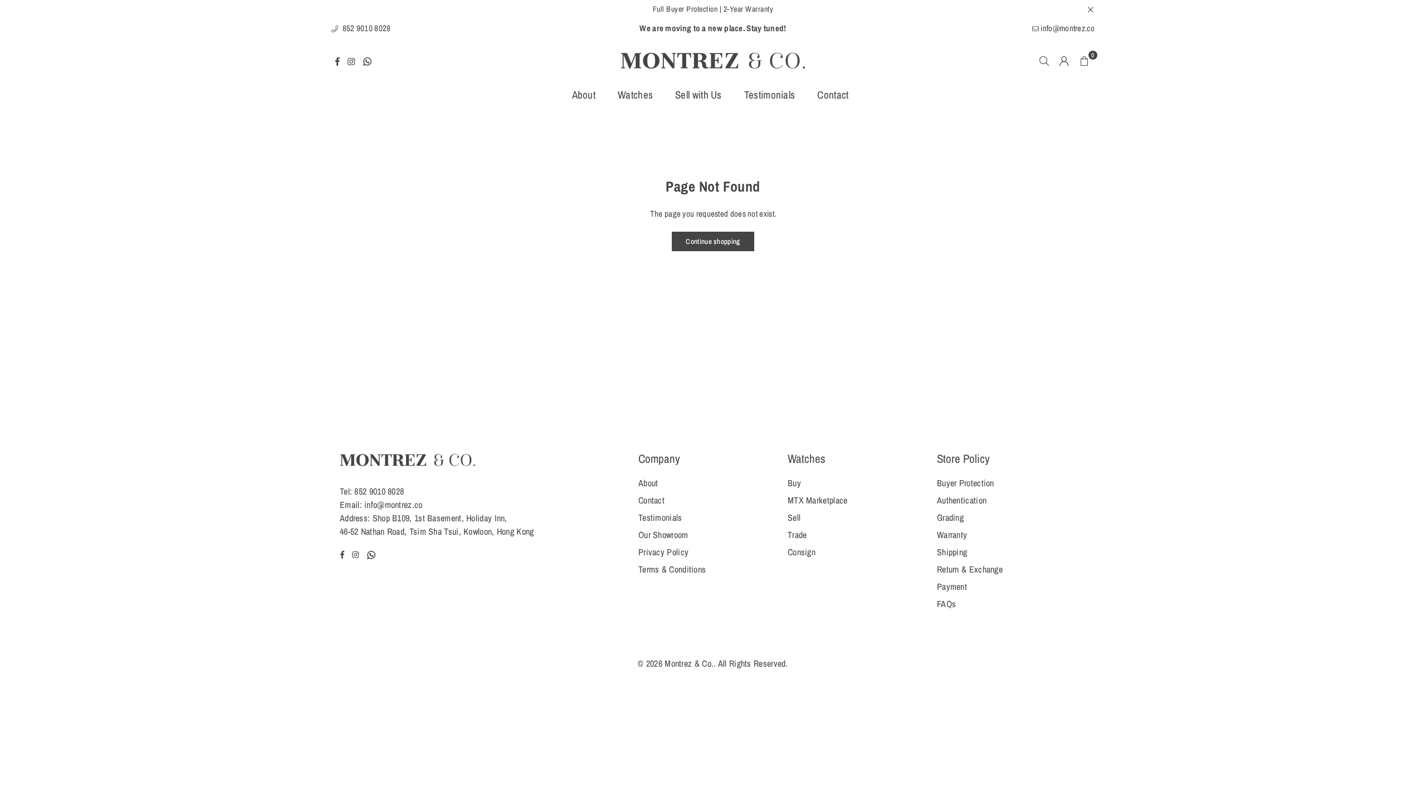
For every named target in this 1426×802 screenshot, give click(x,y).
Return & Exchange (970, 569)
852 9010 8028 (365, 28)
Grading (950, 517)
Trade (797, 535)
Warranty (952, 535)
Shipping (952, 552)
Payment (952, 586)
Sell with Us (698, 94)
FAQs (946, 604)
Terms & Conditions (672, 569)
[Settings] (1064, 61)
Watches (635, 94)
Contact (832, 94)
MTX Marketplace (818, 500)
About (584, 94)
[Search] (1044, 61)
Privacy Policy (663, 552)
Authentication (962, 500)
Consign (801, 552)
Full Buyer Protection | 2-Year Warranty (713, 9)
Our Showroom (663, 535)
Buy (794, 483)
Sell (794, 517)
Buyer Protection (965, 483)
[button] (1085, 61)
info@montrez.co (1067, 28)
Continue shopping (713, 241)
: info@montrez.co (391, 504)
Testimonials (769, 94)
